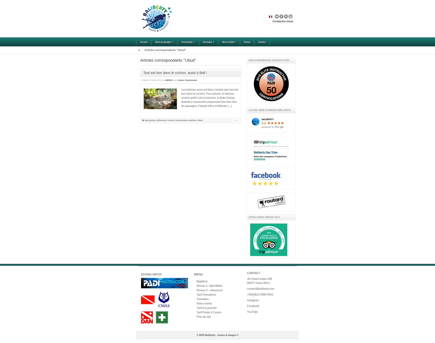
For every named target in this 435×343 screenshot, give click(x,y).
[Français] (270, 17)
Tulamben (203, 299)
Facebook (281, 16)
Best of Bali (228, 41)
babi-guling (150, 120)
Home (139, 50)
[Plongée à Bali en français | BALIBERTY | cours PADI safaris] (156, 18)
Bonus (247, 41)
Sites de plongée (163, 41)
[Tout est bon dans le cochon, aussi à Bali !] (160, 99)
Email (277, 16)
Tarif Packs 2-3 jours (209, 312)
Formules (207, 41)
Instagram (286, 16)
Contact (262, 41)
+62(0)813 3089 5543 (260, 294)
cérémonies (161, 120)
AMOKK (168, 80)
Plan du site (204, 316)
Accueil (143, 41)
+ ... (236, 120)
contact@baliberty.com (260, 288)
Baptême (202, 281)
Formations (187, 41)
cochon (171, 120)
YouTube (291, 16)
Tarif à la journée (207, 307)
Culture (181, 80)
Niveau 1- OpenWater (210, 285)
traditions (192, 120)
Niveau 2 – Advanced (209, 290)
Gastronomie (191, 80)
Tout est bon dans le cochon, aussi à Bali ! (175, 73)
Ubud (200, 120)
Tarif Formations (206, 294)
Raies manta (204, 303)
